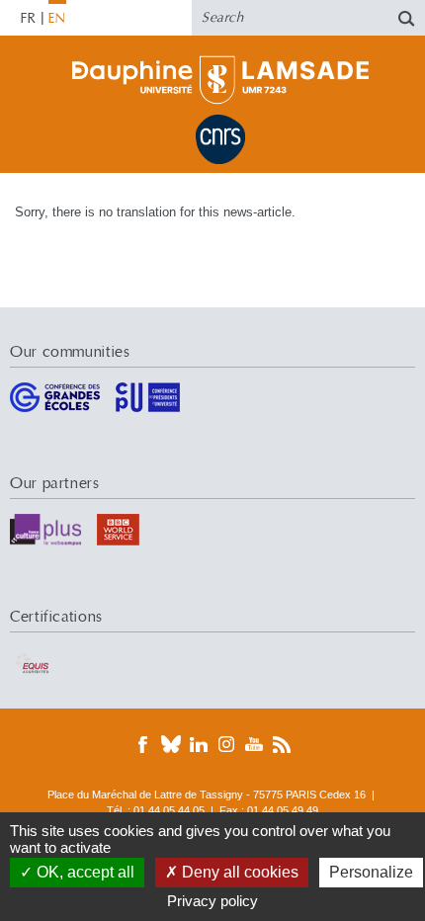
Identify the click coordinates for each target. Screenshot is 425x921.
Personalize (371, 872)
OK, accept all (83, 872)
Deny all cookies (238, 872)
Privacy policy (212, 900)
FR (29, 19)
